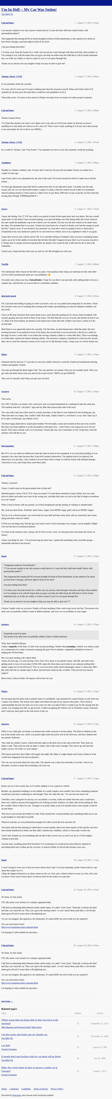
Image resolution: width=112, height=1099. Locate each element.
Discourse (16, 1095)
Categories (14, 1089)
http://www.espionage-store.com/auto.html (19, 927)
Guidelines (26, 1089)
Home (4, 1089)
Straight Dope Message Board (14, 3)
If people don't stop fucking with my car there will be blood (31, 1056)
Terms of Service (40, 1089)
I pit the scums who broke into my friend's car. (24, 1034)
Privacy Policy (57, 1089)
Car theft (5, 1045)
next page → (7, 1001)
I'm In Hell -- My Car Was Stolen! (29, 9)
